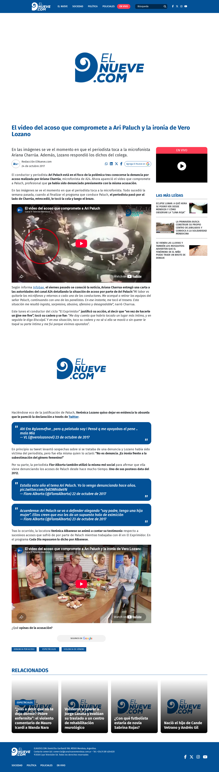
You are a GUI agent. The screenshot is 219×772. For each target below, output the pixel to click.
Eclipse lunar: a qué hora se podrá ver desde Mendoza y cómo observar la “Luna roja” (171, 208)
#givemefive (41, 429)
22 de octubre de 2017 (89, 494)
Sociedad (77, 6)
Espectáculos (49, 649)
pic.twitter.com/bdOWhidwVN (43, 489)
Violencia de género (74, 649)
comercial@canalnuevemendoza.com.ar (72, 751)
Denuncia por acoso (24, 649)
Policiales (108, 6)
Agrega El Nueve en (135, 164)
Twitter (74, 417)
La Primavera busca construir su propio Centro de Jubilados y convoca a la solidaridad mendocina (191, 227)
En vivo (123, 6)
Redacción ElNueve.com (37, 161)
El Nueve (63, 6)
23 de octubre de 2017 (72, 437)
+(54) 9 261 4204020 (106, 751)
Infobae (38, 287)
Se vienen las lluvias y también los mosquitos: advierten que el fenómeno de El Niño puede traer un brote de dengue (170, 250)
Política (93, 6)
